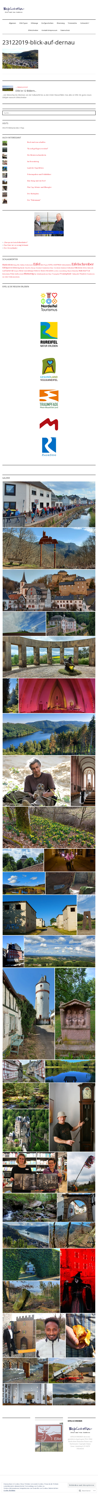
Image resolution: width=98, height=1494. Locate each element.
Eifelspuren (7, 268)
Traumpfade (65, 274)
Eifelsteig (16, 268)
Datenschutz (65, 30)
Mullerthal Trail (84, 271)
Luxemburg (63, 271)
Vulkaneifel (75, 274)
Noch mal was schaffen (36, 142)
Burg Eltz (16, 265)
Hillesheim (78, 268)
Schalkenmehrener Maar (44, 274)
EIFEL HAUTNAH (54, 265)
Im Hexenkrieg (33, 161)
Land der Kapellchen (35, 168)
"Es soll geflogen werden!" (37, 149)
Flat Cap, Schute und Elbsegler (39, 187)
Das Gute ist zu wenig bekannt (16, 245)
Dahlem (22, 265)
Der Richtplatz (33, 194)
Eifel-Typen (23, 23)
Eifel (36, 264)
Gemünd (39, 268)
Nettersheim (6, 274)
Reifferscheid (19, 274)
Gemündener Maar (47, 268)
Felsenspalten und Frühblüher (39, 174)
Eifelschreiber (33, 30)
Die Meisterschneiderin (36, 155)
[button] (49, 504)
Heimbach (64, 268)
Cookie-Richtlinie (9, 1490)
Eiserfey (28, 268)
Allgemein (12, 23)
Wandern (83, 274)
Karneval (9, 271)
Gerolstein (57, 268)
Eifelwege (34, 23)
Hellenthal (70, 268)
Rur (35, 274)
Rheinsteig (61, 23)
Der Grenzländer (10, 248)
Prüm (12, 274)
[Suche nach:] (49, 113)
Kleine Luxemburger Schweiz (29, 271)
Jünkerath (90, 268)
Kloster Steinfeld (47, 271)
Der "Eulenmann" (34, 200)
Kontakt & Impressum (49, 30)
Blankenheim (7, 265)
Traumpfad (56, 274)
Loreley (56, 271)
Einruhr (22, 268)
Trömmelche (72, 23)
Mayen (69, 271)
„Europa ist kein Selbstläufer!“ (16, 242)
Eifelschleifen (66, 265)
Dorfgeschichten (47, 23)
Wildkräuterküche (14, 277)
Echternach (29, 265)
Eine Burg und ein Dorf (36, 181)
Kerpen (16, 271)
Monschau (75, 271)
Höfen (85, 268)
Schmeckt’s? (84, 23)
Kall (3, 271)
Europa (33, 268)
